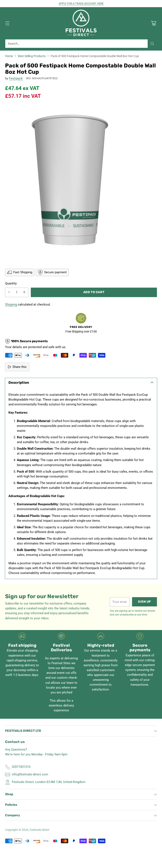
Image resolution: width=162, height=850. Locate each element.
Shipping (11, 304)
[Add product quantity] (24, 292)
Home (9, 56)
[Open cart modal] (153, 23)
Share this (19, 367)
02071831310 (21, 767)
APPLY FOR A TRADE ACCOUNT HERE (81, 3)
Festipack (16, 78)
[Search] (152, 43)
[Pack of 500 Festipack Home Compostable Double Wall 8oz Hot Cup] (81, 183)
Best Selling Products (32, 56)
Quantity (11, 283)
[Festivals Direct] (81, 23)
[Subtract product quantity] (9, 292)
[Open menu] (7, 23)
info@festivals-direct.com (30, 774)
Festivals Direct (39, 829)
